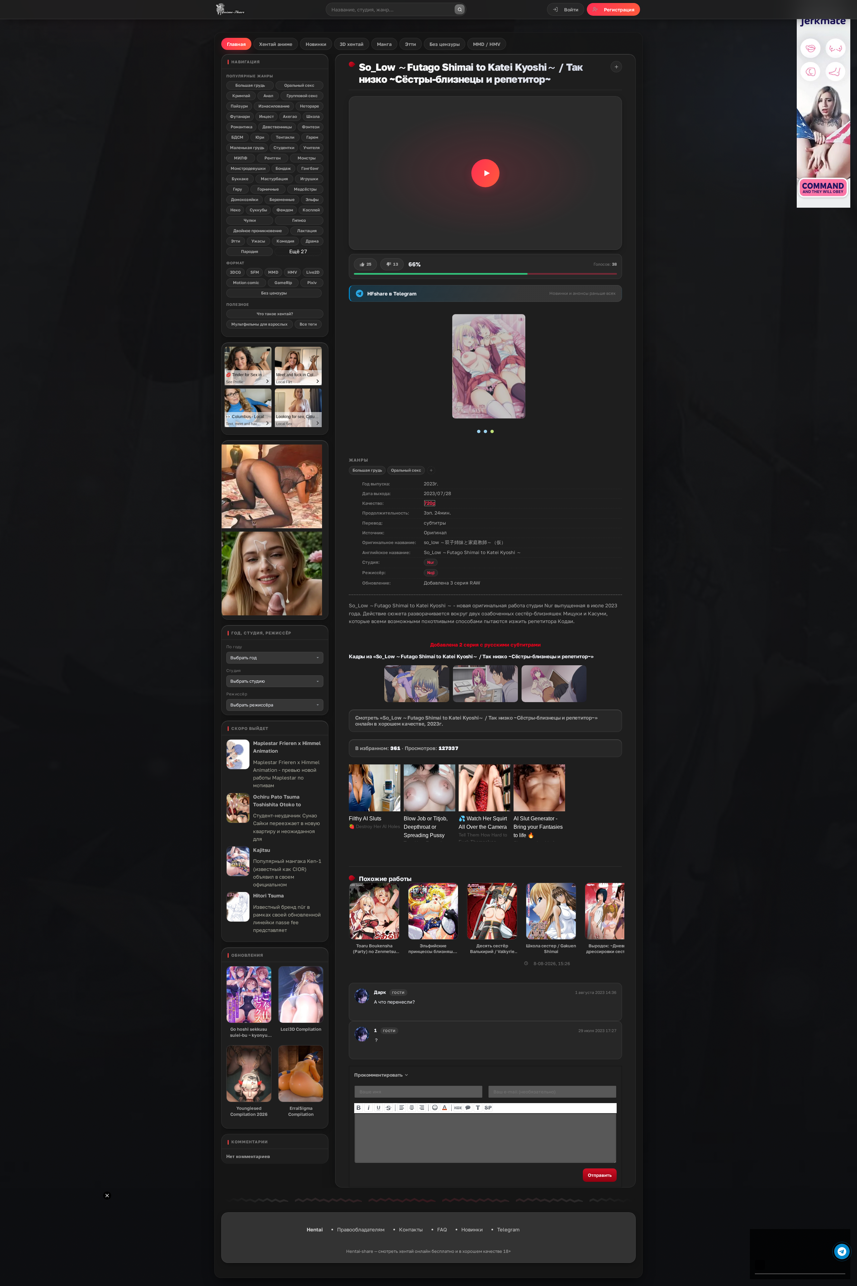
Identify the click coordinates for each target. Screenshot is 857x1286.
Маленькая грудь (247, 147)
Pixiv (312, 282)
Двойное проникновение (257, 230)
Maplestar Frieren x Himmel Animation (287, 747)
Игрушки (309, 178)
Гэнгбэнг (310, 168)
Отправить (600, 1175)
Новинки (472, 1229)
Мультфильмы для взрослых (259, 324)
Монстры (307, 157)
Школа (313, 116)
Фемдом (285, 209)
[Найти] (460, 9)
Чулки (250, 220)
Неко (235, 209)
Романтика (241, 126)
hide (458, 1107)
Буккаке (240, 178)
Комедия (285, 241)
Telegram (508, 1229)
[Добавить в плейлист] (616, 66)
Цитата (387, 1011)
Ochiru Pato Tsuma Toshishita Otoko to (277, 800)
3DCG (235, 272)
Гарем (312, 137)
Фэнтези (310, 126)
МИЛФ (240, 157)
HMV (292, 272)
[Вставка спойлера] (488, 1107)
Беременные (282, 199)
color (445, 1107)
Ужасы (258, 241)
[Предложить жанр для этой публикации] (431, 470)
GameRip (283, 282)
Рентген (272, 157)
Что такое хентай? (275, 313)
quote (468, 1107)
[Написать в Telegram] (842, 1251)
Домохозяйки (244, 199)
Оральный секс (406, 470)
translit (478, 1107)
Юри (259, 137)
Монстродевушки (248, 168)
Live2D (313, 272)
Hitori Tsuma (268, 895)
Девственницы (277, 126)
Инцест (266, 116)
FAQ (442, 1229)
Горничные (268, 189)
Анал (268, 95)
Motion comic (246, 282)
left (401, 1107)
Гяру (237, 189)
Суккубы (258, 209)
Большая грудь (367, 470)
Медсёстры (305, 189)
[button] (485, 173)
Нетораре (309, 106)
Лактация (307, 230)
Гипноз (299, 220)
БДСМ (237, 137)
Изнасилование (274, 106)
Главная (236, 44)
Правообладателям (361, 1229)
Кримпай (241, 95)
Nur (430, 562)
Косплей (311, 209)
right (421, 1107)
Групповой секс (302, 95)
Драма (312, 241)
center (411, 1107)
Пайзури (239, 106)
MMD (273, 272)
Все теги (308, 324)
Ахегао (290, 116)
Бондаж (283, 168)
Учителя (311, 147)
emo (435, 1107)
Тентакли (285, 137)
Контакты (411, 1229)
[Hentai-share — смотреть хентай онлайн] (229, 9)
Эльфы (312, 199)
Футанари (240, 116)
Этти (235, 241)
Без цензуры (274, 292)
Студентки (284, 147)
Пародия (249, 251)
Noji (431, 572)
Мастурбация (274, 178)
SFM (254, 272)
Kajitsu (261, 850)
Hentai (315, 1229)
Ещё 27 (298, 251)
